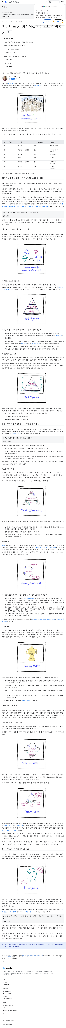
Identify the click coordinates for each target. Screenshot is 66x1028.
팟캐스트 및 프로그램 (7, 999)
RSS (4, 1013)
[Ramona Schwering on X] (10, 79)
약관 (3, 1020)
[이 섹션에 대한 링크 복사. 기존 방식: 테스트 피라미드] (20, 281)
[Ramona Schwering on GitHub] (12, 79)
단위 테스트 (59, 336)
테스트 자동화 (19, 22)
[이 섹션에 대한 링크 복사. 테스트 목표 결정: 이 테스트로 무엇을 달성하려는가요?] (46, 178)
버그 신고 (5, 982)
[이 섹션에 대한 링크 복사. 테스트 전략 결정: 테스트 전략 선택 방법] (34, 230)
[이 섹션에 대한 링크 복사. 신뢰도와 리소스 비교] (17, 354)
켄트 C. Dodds (26, 701)
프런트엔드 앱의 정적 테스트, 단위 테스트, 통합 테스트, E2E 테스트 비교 (28, 206)
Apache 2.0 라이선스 (7, 957)
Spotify (4, 545)
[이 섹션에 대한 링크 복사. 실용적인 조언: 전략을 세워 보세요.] (30, 849)
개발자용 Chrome (7, 991)
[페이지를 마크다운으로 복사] (8, 31)
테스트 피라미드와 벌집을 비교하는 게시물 (43, 619)
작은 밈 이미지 (38, 85)
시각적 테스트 (19, 826)
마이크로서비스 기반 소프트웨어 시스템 (45, 547)
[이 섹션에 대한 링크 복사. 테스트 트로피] (12, 626)
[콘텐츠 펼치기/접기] (14, 39)
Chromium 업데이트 (7, 993)
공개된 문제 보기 (6, 984)
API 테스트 (24, 343)
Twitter (35, 944)
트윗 (35, 912)
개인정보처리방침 (10, 1020)
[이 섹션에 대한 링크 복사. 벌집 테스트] (11, 542)
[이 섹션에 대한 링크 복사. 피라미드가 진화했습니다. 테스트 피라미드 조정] (40, 424)
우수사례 (5, 996)
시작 (58, 21)
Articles (5, 7)
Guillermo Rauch (16, 434)
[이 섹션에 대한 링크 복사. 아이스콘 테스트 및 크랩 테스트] (23, 723)
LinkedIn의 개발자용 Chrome (10, 1010)
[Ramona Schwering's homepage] (16, 79)
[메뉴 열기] (2, 2)
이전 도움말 (6, 826)
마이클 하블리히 (41, 944)
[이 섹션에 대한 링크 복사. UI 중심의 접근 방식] (18, 706)
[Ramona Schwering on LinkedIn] (14, 79)
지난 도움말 (11, 83)
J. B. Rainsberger (29, 598)
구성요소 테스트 (35, 343)
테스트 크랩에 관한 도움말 (9, 830)
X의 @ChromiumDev (8, 1005)
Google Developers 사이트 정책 (39, 957)
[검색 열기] (46, 2)
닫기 (47, 21)
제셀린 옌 (30, 944)
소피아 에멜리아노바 (56, 944)
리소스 (12, 22)
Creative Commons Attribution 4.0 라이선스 (32, 955)
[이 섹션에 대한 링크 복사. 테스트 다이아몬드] (15, 469)
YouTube (5, 1008)
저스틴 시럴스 (28, 912)
